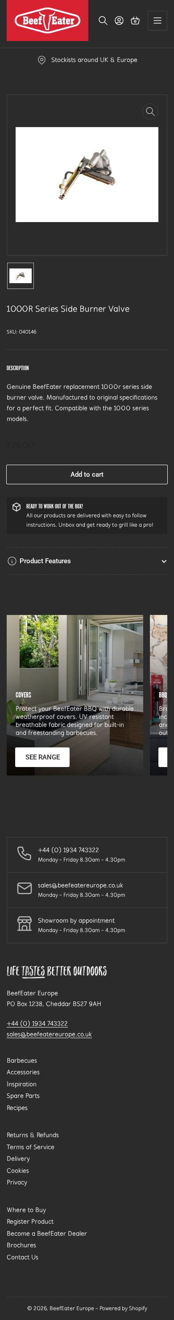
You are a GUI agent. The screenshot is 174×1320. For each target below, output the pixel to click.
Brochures (21, 1245)
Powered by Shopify (123, 1308)
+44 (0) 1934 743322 (37, 1023)
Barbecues (22, 1060)
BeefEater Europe (72, 1308)
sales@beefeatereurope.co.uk (49, 1034)
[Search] (103, 20)
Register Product (30, 1221)
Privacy (17, 1182)
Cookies (18, 1171)
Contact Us (22, 1257)
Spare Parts (23, 1096)
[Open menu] (157, 20)
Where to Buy (26, 1210)
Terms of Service (30, 1147)
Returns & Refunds (33, 1135)
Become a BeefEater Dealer (47, 1233)
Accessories (23, 1072)
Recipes (17, 1108)
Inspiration (22, 1084)
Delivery (18, 1159)
